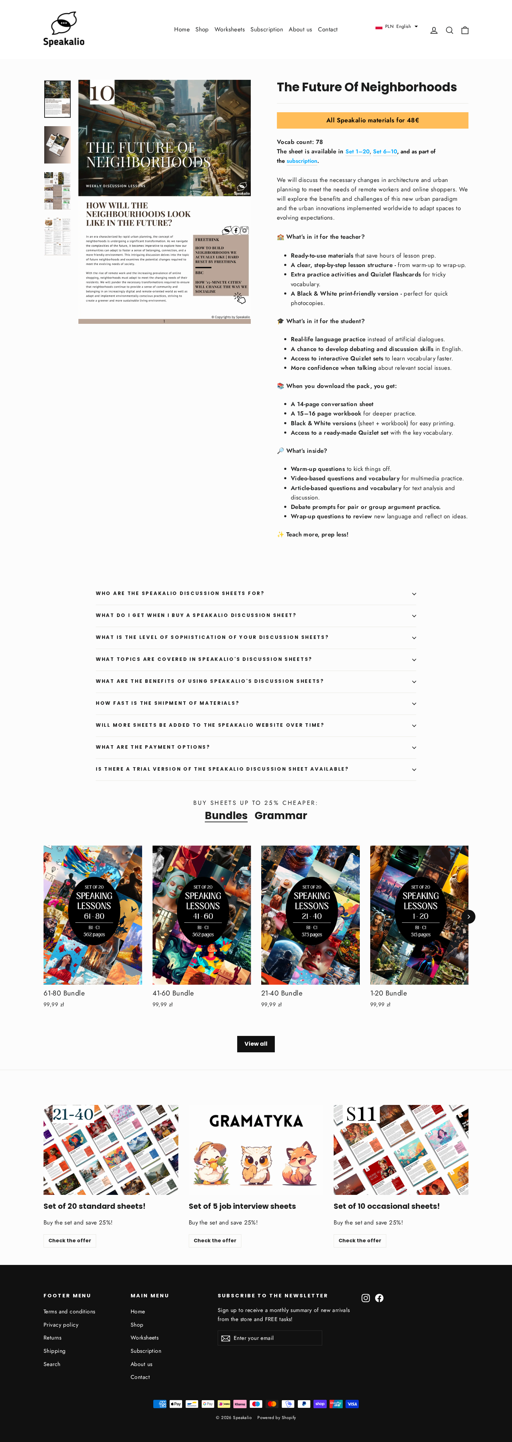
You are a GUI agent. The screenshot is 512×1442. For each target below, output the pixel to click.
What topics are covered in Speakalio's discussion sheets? (204, 659)
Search (52, 1364)
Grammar (281, 815)
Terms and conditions (69, 1311)
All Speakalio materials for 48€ (372, 120)
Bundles (226, 815)
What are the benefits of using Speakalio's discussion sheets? (210, 681)
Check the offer (69, 1240)
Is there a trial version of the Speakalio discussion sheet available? (222, 769)
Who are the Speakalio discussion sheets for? (180, 593)
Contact (328, 29)
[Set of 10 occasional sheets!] (401, 1150)
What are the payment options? (153, 747)
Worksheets (230, 29)
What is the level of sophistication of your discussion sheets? (212, 637)
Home (182, 29)
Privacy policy (61, 1325)
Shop (202, 29)
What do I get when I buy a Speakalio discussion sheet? (196, 615)
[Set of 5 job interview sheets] (256, 1150)
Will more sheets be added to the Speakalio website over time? (210, 725)
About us (300, 29)
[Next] (468, 917)
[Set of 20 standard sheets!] (111, 1150)
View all (256, 1044)
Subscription (266, 29)
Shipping (54, 1351)
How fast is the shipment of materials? (167, 703)
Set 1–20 (358, 151)
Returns (52, 1338)
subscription (302, 161)
